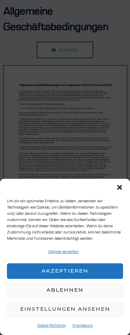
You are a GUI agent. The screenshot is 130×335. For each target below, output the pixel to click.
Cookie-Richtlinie (51, 325)
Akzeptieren (65, 270)
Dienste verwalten (63, 251)
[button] (119, 187)
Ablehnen (65, 289)
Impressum (82, 325)
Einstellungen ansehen (65, 309)
